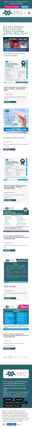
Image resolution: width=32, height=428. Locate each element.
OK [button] (14, 424)
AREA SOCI (25, 7)
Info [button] (4, 424)
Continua (8, 102)
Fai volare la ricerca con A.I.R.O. (14, 138)
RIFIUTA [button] (9, 424)
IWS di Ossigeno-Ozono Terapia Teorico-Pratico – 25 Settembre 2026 (15, 89)
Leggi (18, 424)
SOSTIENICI (8, 399)
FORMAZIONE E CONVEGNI (12, 406)
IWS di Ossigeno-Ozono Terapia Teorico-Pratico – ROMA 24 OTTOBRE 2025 (15, 187)
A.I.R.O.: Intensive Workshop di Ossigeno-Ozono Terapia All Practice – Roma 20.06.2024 (16, 237)
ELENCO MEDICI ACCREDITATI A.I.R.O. (15, 402)
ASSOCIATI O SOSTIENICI (12, 7)
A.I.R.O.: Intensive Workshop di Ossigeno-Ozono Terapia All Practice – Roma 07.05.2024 (16, 335)
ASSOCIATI (19, 399)
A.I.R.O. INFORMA (10, 286)
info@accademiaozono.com (19, 396)
